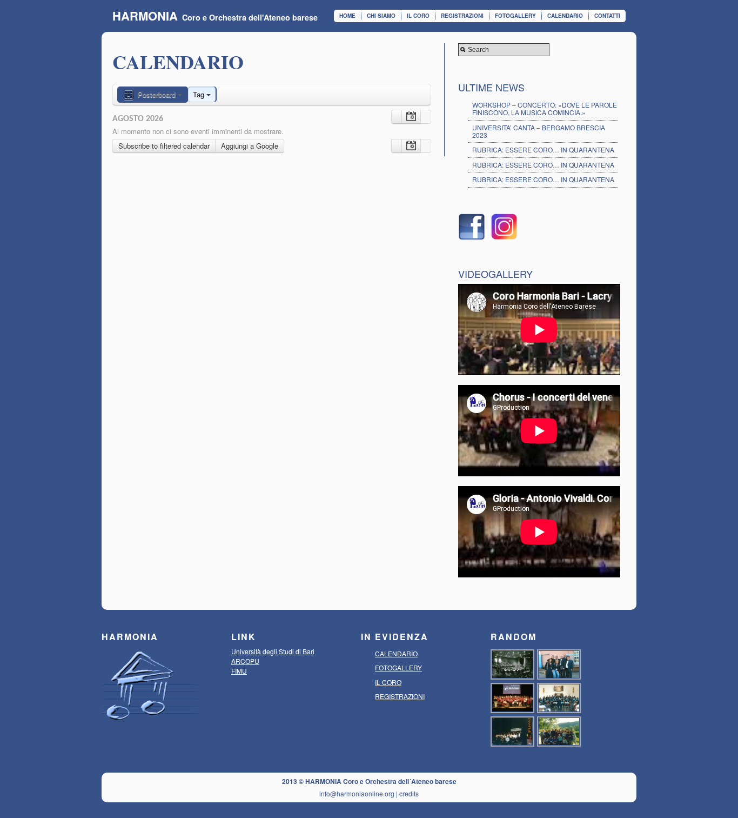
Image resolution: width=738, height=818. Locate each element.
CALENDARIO (565, 15)
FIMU (239, 670)
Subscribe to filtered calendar (164, 146)
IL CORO (418, 15)
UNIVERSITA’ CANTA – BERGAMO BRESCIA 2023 (538, 131)
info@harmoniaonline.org (356, 793)
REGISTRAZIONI (462, 15)
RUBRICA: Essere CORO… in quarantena (543, 164)
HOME (347, 15)
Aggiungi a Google (249, 146)
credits (409, 793)
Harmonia (145, 15)
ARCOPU (245, 661)
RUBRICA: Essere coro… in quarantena (543, 149)
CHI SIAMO (381, 15)
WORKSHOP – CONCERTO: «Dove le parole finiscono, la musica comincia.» (544, 108)
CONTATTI (607, 15)
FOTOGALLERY (515, 15)
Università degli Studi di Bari (272, 651)
